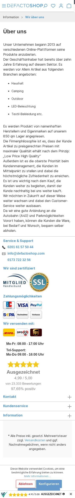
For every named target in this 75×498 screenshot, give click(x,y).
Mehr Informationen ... (37, 476)
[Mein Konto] (61, 6)
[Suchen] (45, 6)
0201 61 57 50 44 (20, 247)
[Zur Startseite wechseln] (25, 5)
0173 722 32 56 (19, 260)
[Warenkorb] (69, 6)
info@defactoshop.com (26, 253)
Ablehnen (26, 484)
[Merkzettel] (53, 6)
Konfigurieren (49, 484)
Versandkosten (35, 440)
